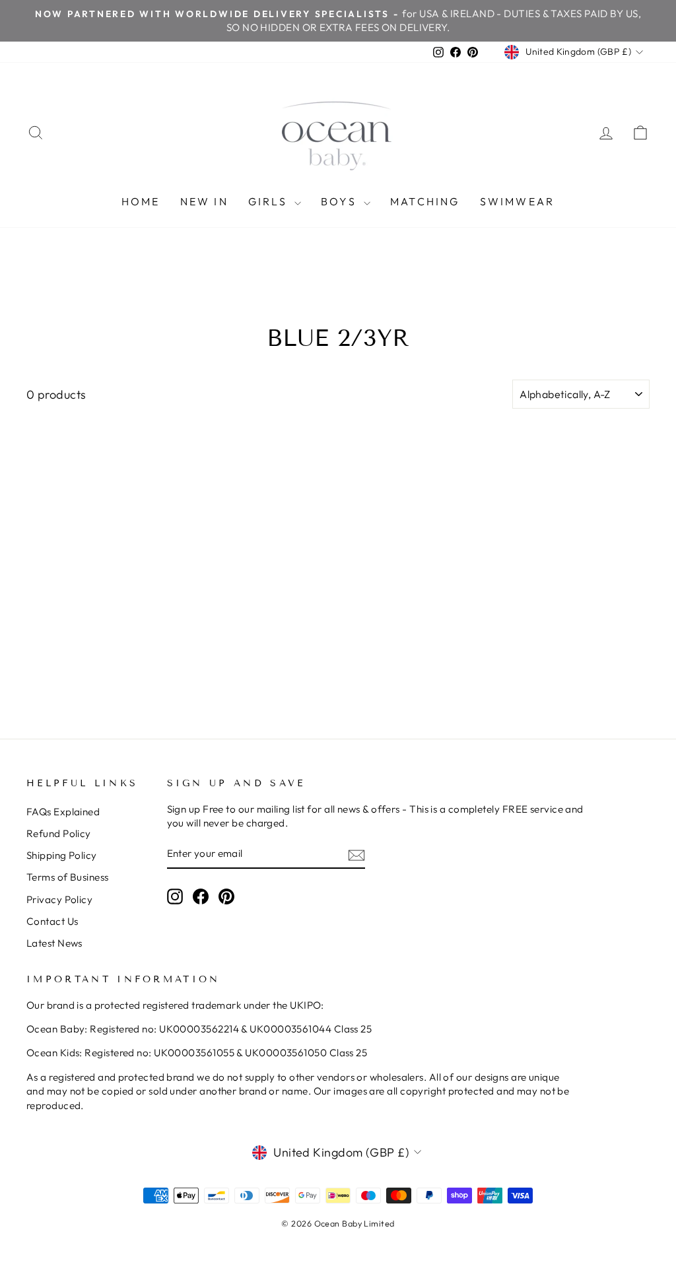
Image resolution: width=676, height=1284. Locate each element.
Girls (269, 201)
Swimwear (517, 201)
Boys (340, 201)
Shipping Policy (61, 855)
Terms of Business (67, 877)
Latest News (54, 943)
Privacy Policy (59, 899)
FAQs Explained (63, 811)
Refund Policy (58, 833)
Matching (425, 201)
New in (204, 201)
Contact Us (52, 921)
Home (140, 201)
